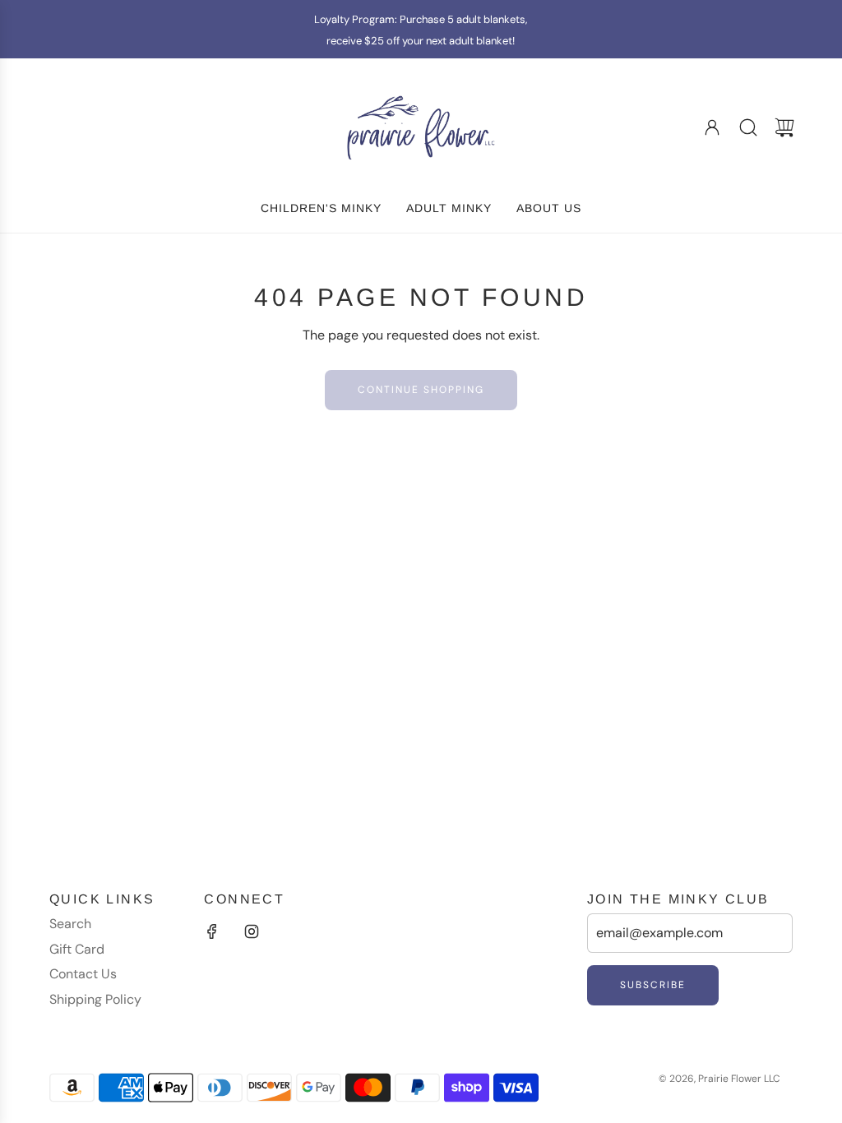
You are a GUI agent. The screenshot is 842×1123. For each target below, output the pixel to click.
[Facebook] (212, 931)
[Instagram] (252, 931)
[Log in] (712, 127)
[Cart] (784, 127)
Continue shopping (421, 389)
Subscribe (653, 984)
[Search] (748, 127)
